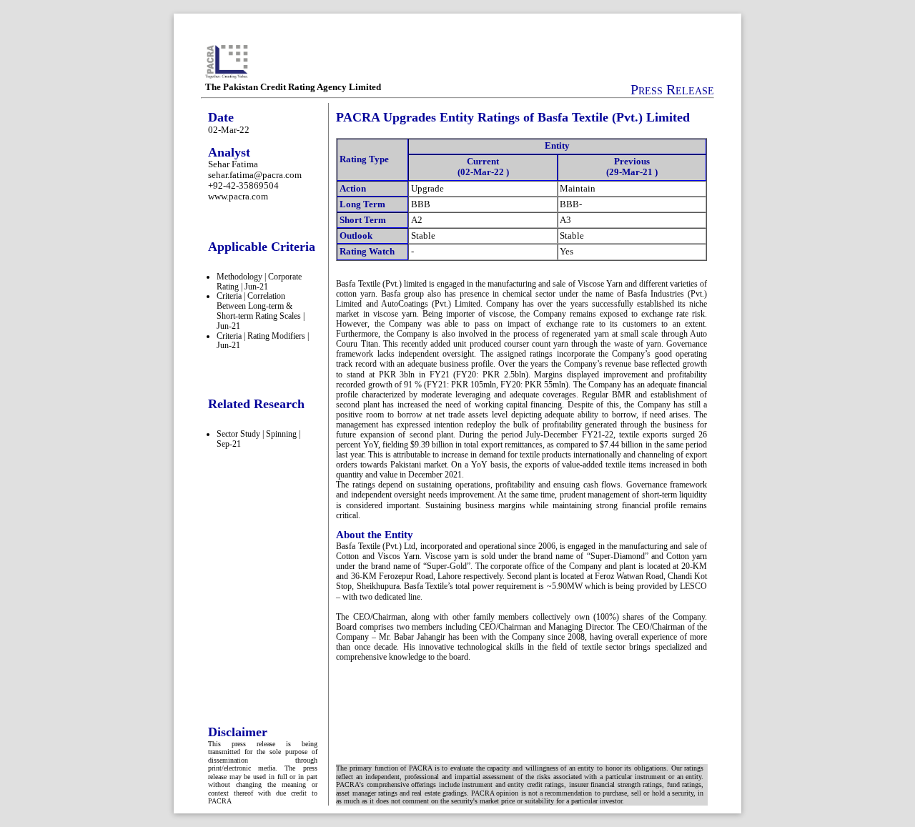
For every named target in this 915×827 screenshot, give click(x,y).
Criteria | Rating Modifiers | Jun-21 (263, 341)
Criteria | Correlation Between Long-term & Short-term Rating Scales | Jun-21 (261, 310)
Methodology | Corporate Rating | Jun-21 (259, 282)
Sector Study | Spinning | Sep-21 (258, 439)
